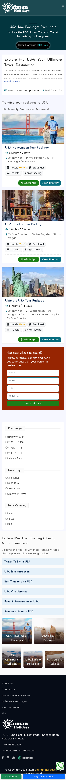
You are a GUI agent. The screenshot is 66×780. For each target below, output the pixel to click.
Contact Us (9, 689)
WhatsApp (30, 183)
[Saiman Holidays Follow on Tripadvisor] (25, 757)
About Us (7, 683)
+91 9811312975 (12, 744)
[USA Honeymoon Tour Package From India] (33, 129)
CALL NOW (12, 777)
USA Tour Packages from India (33, 27)
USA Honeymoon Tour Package (27, 147)
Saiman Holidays (45, 770)
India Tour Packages (14, 701)
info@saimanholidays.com (19, 750)
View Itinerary (50, 183)
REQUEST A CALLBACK (43, 777)
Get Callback (33, 403)
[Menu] (61, 8)
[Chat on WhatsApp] (60, 765)
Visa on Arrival (10, 707)
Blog (4, 713)
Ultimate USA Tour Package (24, 300)
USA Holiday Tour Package (24, 224)
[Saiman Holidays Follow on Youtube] (13, 757)
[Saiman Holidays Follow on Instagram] (8, 757)
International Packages (16, 695)
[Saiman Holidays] (17, 7)
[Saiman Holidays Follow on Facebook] (3, 757)
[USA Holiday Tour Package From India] (33, 205)
